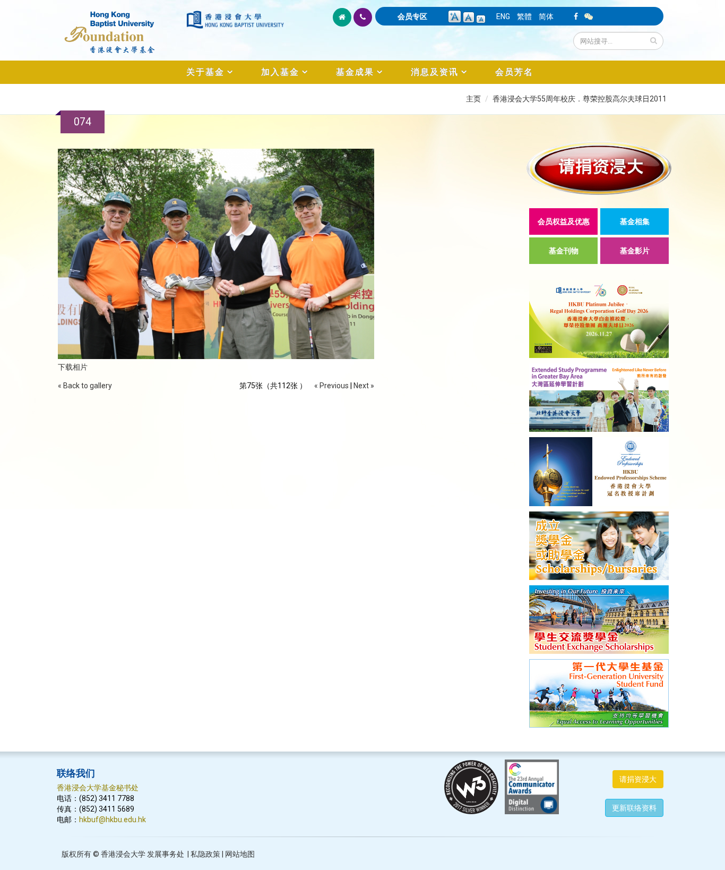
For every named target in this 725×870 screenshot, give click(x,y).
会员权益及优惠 (564, 221)
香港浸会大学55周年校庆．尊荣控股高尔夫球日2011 (580, 99)
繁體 (524, 16)
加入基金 (280, 72)
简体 (546, 16)
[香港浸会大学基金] (121, 26)
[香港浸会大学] (235, 20)
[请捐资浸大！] (599, 168)
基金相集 (635, 221)
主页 (473, 99)
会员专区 (412, 16)
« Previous (331, 385)
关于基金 (205, 72)
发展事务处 (165, 854)
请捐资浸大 (638, 779)
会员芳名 (514, 72)
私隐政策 (205, 854)
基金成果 (355, 72)
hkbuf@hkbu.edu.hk (112, 819)
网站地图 (240, 854)
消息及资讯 (435, 72)
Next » (363, 385)
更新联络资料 (634, 808)
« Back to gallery (85, 385)
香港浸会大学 (123, 854)
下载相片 (73, 367)
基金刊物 (564, 250)
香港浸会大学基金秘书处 (98, 787)
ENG (503, 16)
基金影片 (635, 250)
